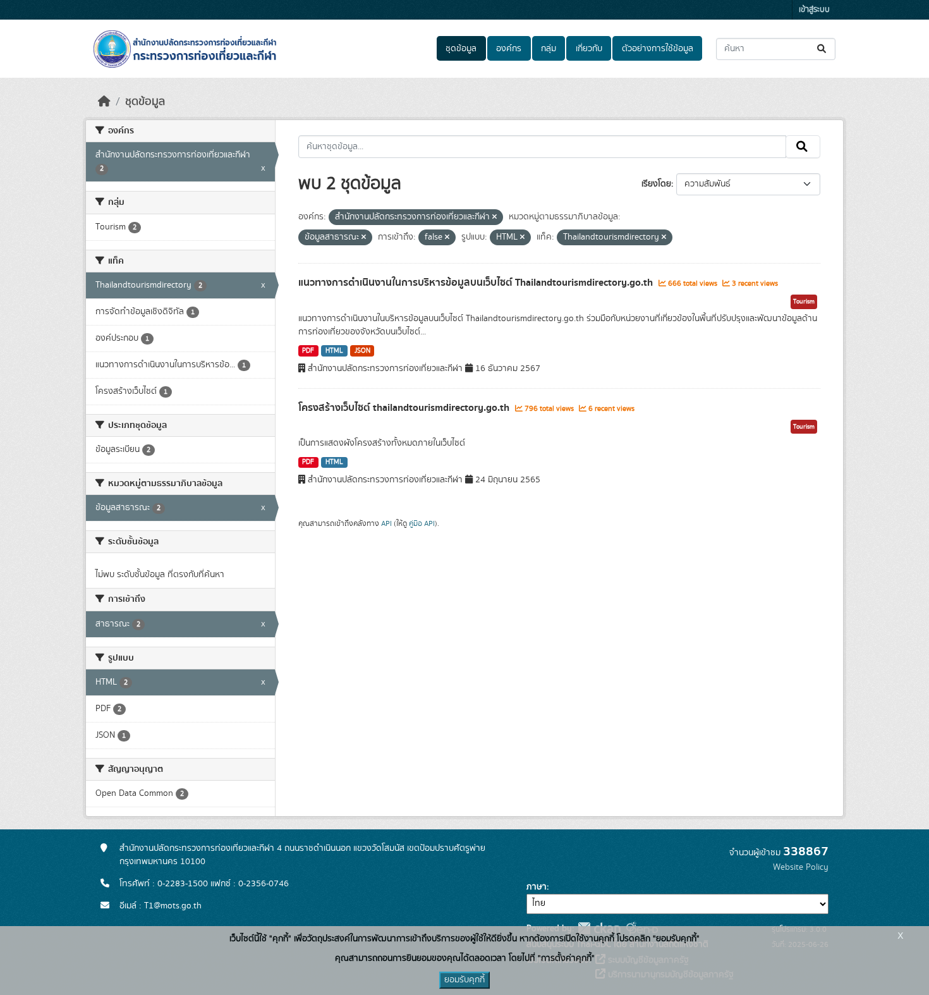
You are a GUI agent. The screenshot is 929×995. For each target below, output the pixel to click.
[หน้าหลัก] (104, 102)
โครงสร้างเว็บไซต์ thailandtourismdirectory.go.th (405, 408)
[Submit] (822, 49)
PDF (308, 351)
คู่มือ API (422, 523)
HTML (334, 351)
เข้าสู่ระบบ (814, 10)
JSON (362, 351)
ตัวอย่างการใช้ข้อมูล (657, 48)
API (386, 523)
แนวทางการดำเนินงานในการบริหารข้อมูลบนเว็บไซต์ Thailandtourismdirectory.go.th (476, 282)
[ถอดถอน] (494, 217)
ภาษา (536, 887)
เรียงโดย (656, 184)
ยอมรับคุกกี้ (464, 980)
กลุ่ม (548, 48)
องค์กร (508, 48)
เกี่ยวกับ (589, 48)
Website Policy (801, 867)
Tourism (804, 301)
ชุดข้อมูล (461, 48)
